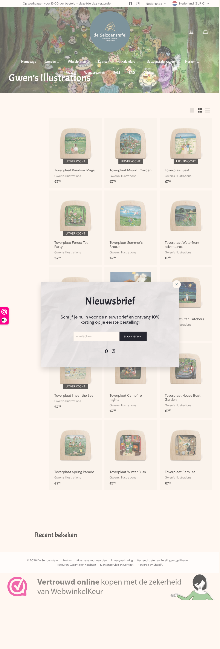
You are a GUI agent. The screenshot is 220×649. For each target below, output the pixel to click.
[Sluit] (175, 284)
